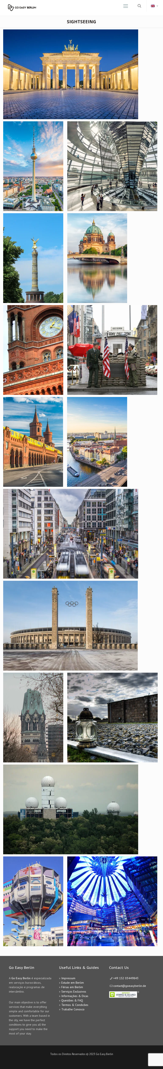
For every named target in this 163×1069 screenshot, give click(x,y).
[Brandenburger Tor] (69, 74)
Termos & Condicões (74, 1005)
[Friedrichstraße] (69, 534)
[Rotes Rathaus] (31, 350)
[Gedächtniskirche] (31, 717)
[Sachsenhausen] (111, 717)
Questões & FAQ (72, 1000)
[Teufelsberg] (69, 809)
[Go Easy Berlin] (32, 6)
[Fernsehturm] (31, 166)
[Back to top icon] (142, 1060)
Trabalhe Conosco (72, 1009)
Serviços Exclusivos (73, 991)
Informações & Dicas (74, 996)
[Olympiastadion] (69, 626)
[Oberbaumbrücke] (31, 442)
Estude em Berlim (72, 983)
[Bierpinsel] (31, 901)
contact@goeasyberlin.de (129, 986)
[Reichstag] (110, 166)
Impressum (68, 978)
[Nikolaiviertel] (95, 442)
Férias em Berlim (72, 987)
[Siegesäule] (31, 258)
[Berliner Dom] (95, 258)
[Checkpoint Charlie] (110, 350)
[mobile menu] (125, 6)
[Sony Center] (110, 901)
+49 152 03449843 (126, 978)
